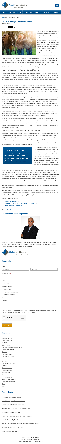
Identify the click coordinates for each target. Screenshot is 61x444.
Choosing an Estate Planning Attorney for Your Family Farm (21, 203)
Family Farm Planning (8, 349)
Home (3, 12)
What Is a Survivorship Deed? (10, 420)
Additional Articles (15, 12)
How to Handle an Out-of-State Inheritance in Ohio (16, 408)
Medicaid (4, 365)
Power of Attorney (7, 368)
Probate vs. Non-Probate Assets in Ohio (13, 404)
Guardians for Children (8, 356)
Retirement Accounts (8, 377)
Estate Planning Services (10, 297)
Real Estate (5, 374)
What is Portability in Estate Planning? (12, 427)
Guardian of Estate (7, 354)
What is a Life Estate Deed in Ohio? (11, 412)
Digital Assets (6, 342)
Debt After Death (7, 340)
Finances (4, 352)
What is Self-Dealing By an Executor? (12, 397)
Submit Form (7, 325)
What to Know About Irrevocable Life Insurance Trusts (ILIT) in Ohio (20, 423)
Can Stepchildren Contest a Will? (11, 431)
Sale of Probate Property (9, 379)
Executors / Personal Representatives (12, 347)
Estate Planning (10, 209)
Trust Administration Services (11, 292)
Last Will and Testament (8, 363)
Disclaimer (56, 12)
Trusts (3, 386)
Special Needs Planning (8, 381)
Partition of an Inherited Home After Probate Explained (17, 416)
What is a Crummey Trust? (12, 201)
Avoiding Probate (7, 338)
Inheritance (5, 358)
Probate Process (6, 372)
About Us (46, 12)
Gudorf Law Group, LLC (32, 12)
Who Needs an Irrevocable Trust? (14, 205)
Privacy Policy (37, 439)
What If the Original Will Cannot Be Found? (13, 401)
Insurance (4, 361)
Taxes (3, 384)
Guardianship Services (9, 294)
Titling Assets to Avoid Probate (13, 207)
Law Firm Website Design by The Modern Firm (30, 441)
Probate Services (8, 289)
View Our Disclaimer (26, 439)
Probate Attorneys (7, 370)
